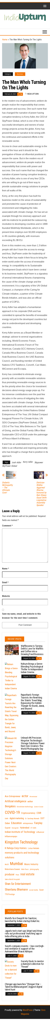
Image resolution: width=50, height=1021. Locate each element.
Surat (41, 890)
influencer (40, 832)
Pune (17, 875)
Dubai (7, 823)
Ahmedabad (33, 796)
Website (6, 596)
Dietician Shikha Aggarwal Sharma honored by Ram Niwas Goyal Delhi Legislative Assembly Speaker (41, 493)
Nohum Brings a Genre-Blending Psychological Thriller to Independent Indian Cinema (32, 667)
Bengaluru (10, 806)
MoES (7, 864)
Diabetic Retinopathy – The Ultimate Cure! (7, 487)
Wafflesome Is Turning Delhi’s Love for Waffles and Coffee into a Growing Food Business (32, 650)
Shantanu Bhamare (16, 889)
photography (34, 869)
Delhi (6, 819)
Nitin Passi (25, 869)
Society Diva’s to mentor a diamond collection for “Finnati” (32, 964)
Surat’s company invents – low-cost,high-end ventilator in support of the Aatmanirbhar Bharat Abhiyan (24, 949)
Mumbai (16, 863)
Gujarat (7, 828)
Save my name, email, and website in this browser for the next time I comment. (21, 615)
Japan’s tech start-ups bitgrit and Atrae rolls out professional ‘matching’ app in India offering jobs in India (23, 933)
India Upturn (33, 94)
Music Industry (31, 864)
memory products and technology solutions (22, 855)
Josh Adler (16, 462)
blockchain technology (25, 807)
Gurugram (15, 828)
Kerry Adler (28, 462)
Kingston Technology (21, 842)
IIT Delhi (33, 828)
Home (4, 39)
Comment (7, 525)
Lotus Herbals (33, 848)
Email (5, 582)
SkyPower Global (9, 466)
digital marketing (17, 818)
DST (42, 818)
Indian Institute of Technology (20, 831)
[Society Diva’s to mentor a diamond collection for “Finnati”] (12, 969)
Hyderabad (24, 827)
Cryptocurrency (28, 813)
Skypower (38, 462)
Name (5, 568)
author (30, 801)
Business (20, 74)
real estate (27, 874)
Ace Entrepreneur (12, 796)
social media (33, 890)
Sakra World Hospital (12, 879)
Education (16, 823)
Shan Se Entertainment (18, 884)
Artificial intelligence (15, 801)
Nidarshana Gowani (12, 869)
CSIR (39, 813)
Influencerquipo (11, 836)
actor (25, 796)
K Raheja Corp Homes (16, 848)
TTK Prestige (10, 894)
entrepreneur (28, 823)
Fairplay (38, 823)
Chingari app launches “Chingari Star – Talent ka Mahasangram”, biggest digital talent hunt (23, 987)
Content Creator (38, 807)
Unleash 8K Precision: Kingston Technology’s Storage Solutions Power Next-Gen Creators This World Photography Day (33, 743)
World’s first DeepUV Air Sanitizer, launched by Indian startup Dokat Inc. (22, 919)
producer (9, 874)
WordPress (27, 1010)
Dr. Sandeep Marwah (32, 819)
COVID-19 (12, 812)
